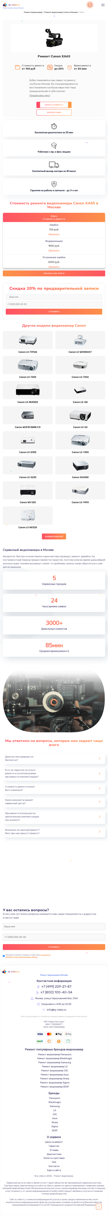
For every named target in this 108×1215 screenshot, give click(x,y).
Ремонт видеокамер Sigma (54, 1082)
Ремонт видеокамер (33, 12)
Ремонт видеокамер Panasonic (55, 1054)
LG (54, 1110)
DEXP (55, 1130)
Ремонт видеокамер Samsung (54, 1062)
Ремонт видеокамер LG (55, 1066)
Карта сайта (54, 1170)
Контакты (54, 1166)
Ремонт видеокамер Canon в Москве (61, 12)
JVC (55, 1114)
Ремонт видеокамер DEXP (55, 1086)
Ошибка (54, 225)
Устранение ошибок (54, 257)
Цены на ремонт (54, 1142)
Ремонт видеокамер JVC (54, 1070)
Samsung (55, 1106)
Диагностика (54, 1154)
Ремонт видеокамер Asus (55, 1074)
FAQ (54, 1162)
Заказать (54, 234)
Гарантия (54, 1146)
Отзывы (54, 1150)
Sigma (54, 1126)
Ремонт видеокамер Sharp (54, 1078)
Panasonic (54, 1098)
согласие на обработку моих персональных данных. (27, 956)
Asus (54, 1118)
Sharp (55, 1122)
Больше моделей (54, 536)
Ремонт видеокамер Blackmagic (54, 1058)
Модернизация (54, 241)
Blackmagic (55, 1102)
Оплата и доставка (54, 1158)
